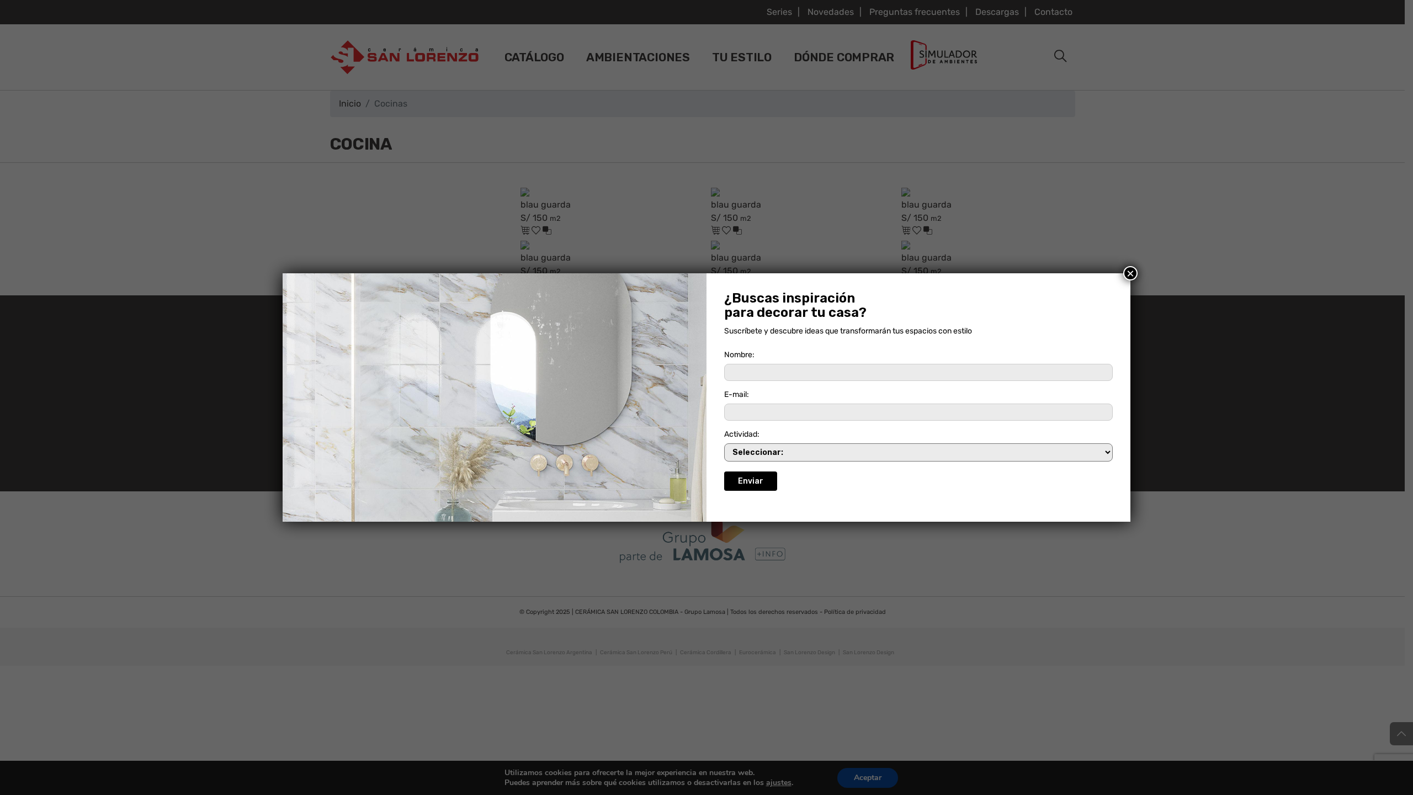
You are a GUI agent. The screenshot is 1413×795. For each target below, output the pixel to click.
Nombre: (739, 354)
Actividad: (741, 434)
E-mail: (736, 394)
